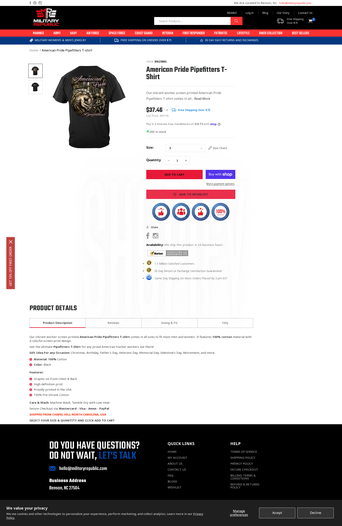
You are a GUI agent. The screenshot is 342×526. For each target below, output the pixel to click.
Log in (250, 13)
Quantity (153, 160)
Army (57, 33)
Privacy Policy (241, 463)
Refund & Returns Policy (244, 486)
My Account (177, 457)
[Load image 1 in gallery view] (35, 71)
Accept (277, 513)
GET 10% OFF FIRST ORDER (10, 266)
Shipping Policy (242, 457)
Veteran (167, 33)
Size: (150, 147)
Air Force (92, 33)
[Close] (10, 241)
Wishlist (232, 13)
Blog (265, 13)
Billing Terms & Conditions (243, 477)
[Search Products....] (236, 21)
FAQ (170, 475)
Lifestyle (243, 33)
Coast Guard (144, 33)
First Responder (194, 33)
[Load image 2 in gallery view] (35, 87)
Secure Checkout (244, 469)
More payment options (220, 183)
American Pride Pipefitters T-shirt (67, 50)
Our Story (283, 13)
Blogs (172, 481)
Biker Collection (270, 33)
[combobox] (198, 21)
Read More (202, 98)
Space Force (117, 33)
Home (33, 50)
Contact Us (305, 13)
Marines (38, 33)
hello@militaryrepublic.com (295, 3)
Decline (315, 513)
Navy (73, 33)
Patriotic (220, 33)
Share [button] (154, 227)
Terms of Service (243, 451)
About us (175, 463)
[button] (38, 33)
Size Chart (220, 148)
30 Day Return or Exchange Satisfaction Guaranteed (188, 271)
